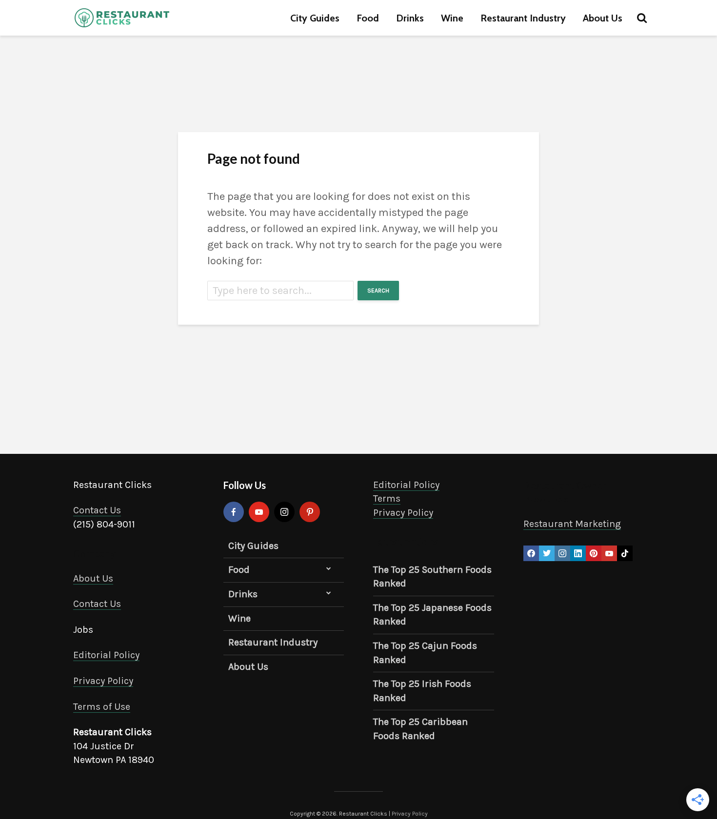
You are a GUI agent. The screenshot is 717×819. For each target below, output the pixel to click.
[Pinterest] (309, 512)
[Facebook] (233, 512)
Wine (452, 18)
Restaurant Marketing (572, 523)
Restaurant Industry (523, 18)
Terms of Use (101, 706)
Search (378, 290)
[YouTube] (259, 512)
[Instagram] (284, 512)
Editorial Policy (106, 655)
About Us (602, 18)
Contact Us (97, 510)
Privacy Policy (103, 680)
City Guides (314, 18)
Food (368, 18)
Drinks (410, 18)
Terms (386, 498)
